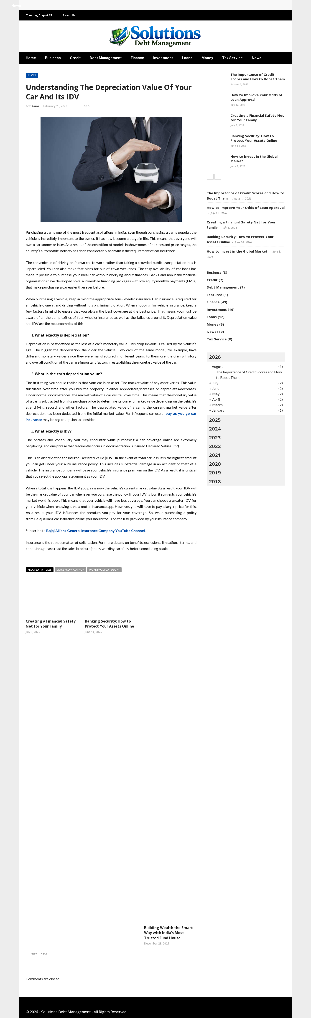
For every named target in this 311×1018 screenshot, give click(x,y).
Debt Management (106, 58)
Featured (214, 294)
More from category (104, 570)
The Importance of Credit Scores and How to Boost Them (257, 76)
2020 (215, 463)
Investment (163, 58)
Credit (75, 58)
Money (207, 58)
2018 (215, 481)
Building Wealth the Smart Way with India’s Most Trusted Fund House (168, 932)
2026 (215, 356)
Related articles (40, 570)
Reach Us (69, 15)
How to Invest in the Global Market (254, 158)
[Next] (217, 177)
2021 (215, 454)
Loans (187, 58)
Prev (34, 953)
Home (31, 58)
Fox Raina (33, 106)
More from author (70, 570)
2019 (215, 472)
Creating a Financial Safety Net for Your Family (51, 624)
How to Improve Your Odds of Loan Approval (256, 97)
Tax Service (232, 58)
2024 (215, 428)
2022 (215, 446)
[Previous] (210, 177)
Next (44, 953)
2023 (215, 437)
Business (53, 58)
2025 (215, 419)
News (256, 58)
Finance (137, 58)
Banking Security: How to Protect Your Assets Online (109, 624)
